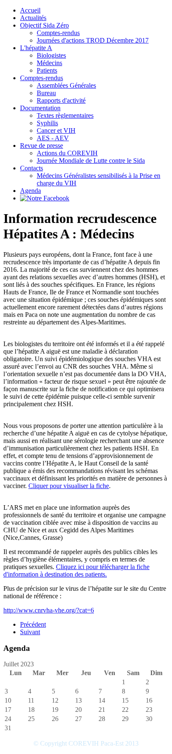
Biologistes (51, 55)
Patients (47, 70)
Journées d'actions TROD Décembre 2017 (93, 40)
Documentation (40, 107)
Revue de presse (41, 145)
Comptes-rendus (58, 32)
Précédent (33, 624)
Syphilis (47, 123)
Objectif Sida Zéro (44, 25)
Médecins (49, 62)
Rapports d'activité (61, 100)
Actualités (33, 17)
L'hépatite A (36, 47)
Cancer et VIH (56, 130)
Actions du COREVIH (67, 153)
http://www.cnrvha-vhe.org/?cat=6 (48, 610)
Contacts (31, 168)
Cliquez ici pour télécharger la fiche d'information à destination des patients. (76, 570)
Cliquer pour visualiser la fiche (68, 485)
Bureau (46, 92)
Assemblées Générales (66, 85)
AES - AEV (53, 138)
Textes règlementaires (65, 115)
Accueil (30, 10)
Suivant (30, 631)
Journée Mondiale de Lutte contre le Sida (91, 160)
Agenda (30, 190)
